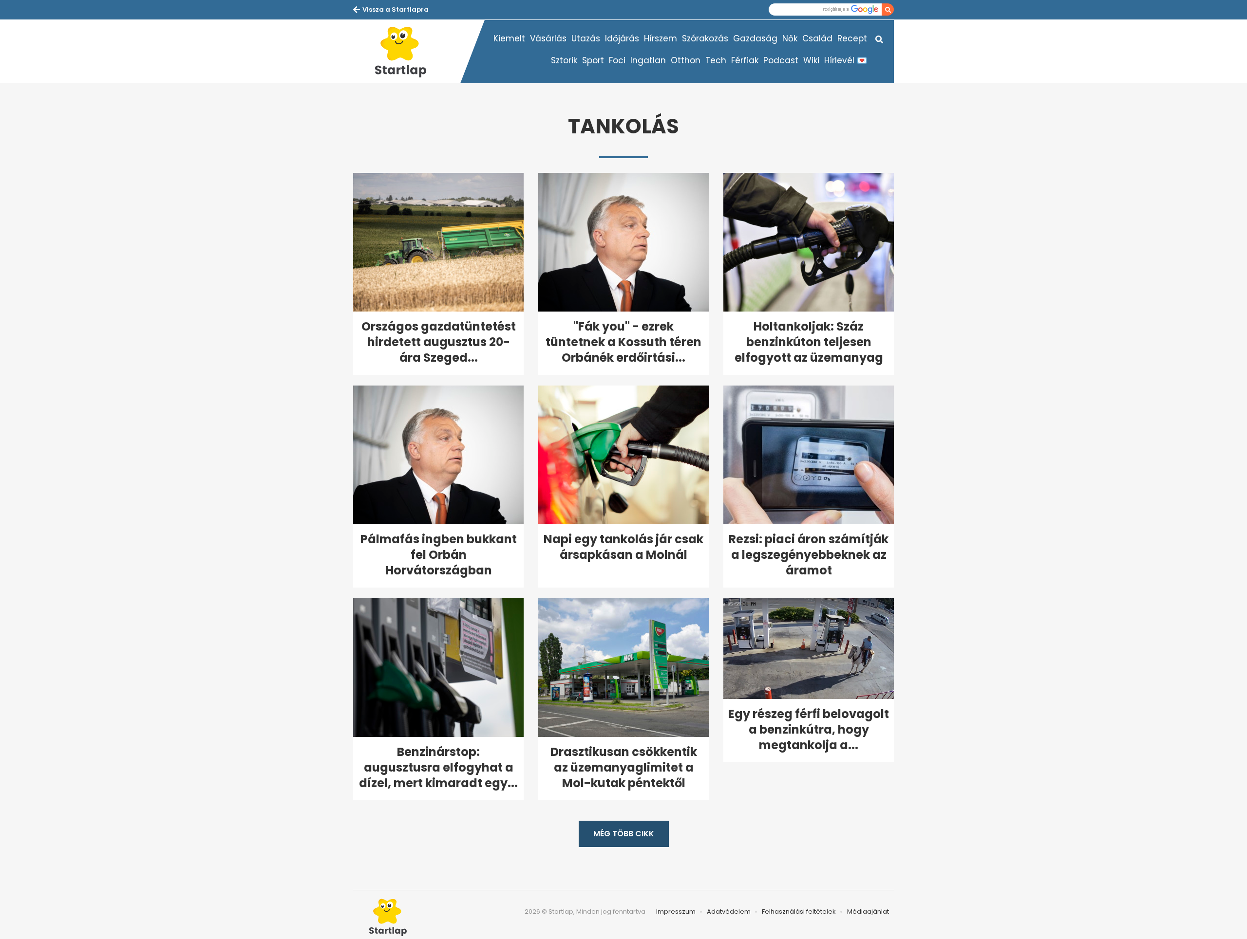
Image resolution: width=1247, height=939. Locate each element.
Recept (852, 38)
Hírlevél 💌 (845, 60)
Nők (789, 38)
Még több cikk (623, 833)
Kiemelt (509, 38)
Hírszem (660, 38)
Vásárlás (548, 38)
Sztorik (564, 60)
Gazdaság (755, 38)
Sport (593, 60)
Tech (715, 60)
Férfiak (744, 60)
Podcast (780, 60)
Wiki (811, 60)
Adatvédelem (729, 911)
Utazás (585, 38)
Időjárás (622, 38)
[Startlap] (406, 51)
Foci (617, 60)
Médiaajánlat (868, 911)
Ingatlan (648, 60)
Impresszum (676, 911)
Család (817, 38)
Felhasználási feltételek (799, 911)
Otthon (685, 60)
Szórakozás (705, 38)
